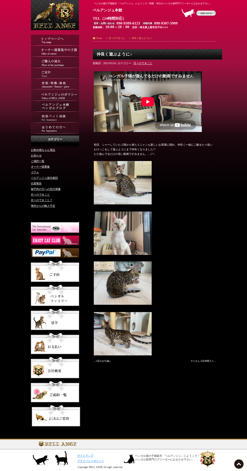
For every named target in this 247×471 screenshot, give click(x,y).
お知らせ (36, 155)
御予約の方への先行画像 (46, 189)
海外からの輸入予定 (43, 205)
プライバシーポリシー (90, 461)
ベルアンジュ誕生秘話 (44, 177)
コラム (35, 172)
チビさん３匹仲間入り (202, 361)
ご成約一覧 (37, 161)
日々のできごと (143, 63)
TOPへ (239, 465)
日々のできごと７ (41, 200)
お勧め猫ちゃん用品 (43, 150)
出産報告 (36, 183)
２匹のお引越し (103, 361)
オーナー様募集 (40, 166)
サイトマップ (85, 455)
